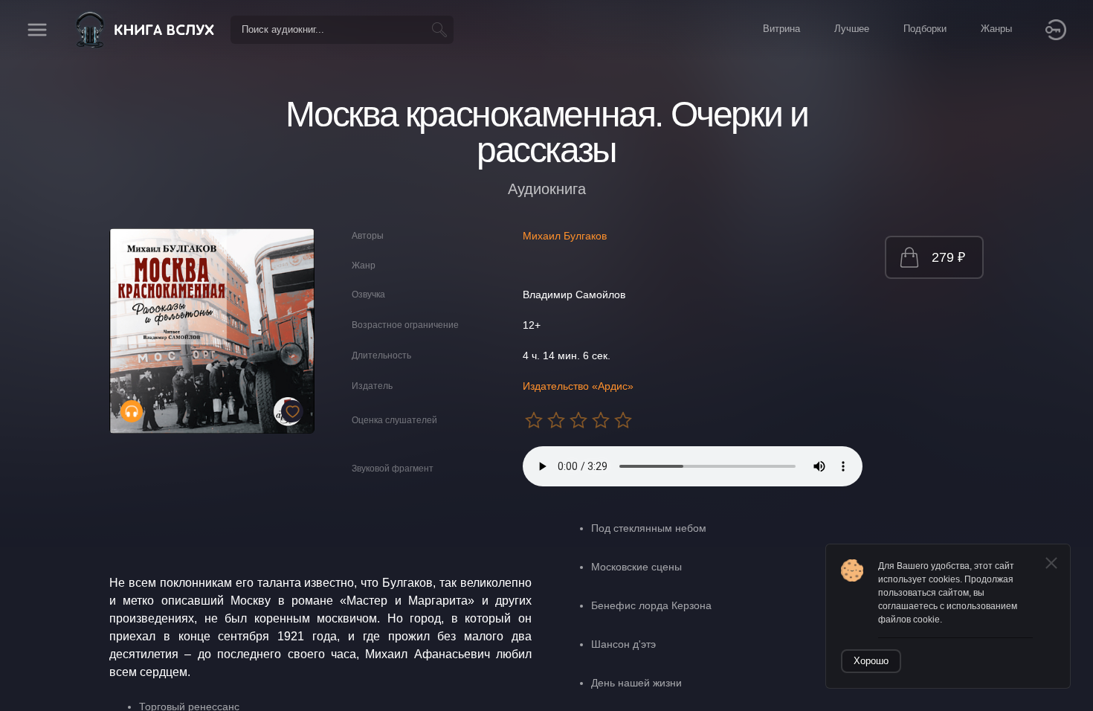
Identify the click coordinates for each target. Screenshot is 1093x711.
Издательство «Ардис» (578, 386)
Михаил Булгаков (565, 236)
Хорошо (871, 660)
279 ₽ (948, 257)
